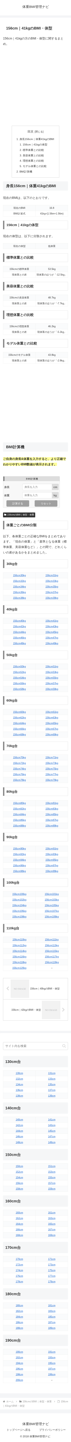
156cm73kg (51, 763)
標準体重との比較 (33, 149)
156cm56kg (19, 683)
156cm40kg (19, 620)
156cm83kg (51, 808)
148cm (19, 1142)
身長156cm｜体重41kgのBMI (37, 139)
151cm (51, 1166)
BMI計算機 (26, 171)
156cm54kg (19, 677)
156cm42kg (19, 626)
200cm (19, 1380)
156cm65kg (51, 723)
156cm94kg (19, 859)
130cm (19, 1073)
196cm (19, 1368)
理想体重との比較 (33, 160)
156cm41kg (51, 620)
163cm (51, 1218)
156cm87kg (51, 820)
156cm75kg (51, 768)
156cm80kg (19, 803)
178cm (19, 1281)
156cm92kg (19, 854)
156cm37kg (51, 592)
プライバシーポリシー (52, 1429)
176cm (19, 1276)
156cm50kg (19, 666)
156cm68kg (19, 734)
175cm (51, 1270)
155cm (51, 1177)
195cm (51, 1363)
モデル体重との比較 (35, 166)
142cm (19, 1125)
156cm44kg (19, 632)
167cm (51, 1229)
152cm (19, 1171)
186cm (19, 1322)
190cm (19, 1351)
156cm (19, 1183)
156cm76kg (19, 774)
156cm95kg (51, 859)
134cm (19, 1084)
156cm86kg (19, 820)
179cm (51, 1281)
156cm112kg (19, 945)
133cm (51, 1078)
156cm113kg (52, 945)
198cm (19, 1374)
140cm (19, 1119)
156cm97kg (51, 865)
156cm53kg (51, 672)
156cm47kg (51, 637)
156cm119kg (52, 962)
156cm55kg (51, 677)
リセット (46, 503)
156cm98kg (19, 871)
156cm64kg (19, 723)
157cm (51, 1183)
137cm (51, 1090)
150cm (19, 1166)
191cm (51, 1351)
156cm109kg (52, 916)
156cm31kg (51, 575)
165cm (51, 1223)
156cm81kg (51, 803)
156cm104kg (19, 905)
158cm (19, 1188)
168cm (19, 1235)
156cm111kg (52, 939)
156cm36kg (19, 592)
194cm (19, 1363)
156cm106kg (19, 911)
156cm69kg (51, 734)
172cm (19, 1264)
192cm (19, 1357)
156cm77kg (51, 774)
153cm (51, 1171)
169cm (51, 1235)
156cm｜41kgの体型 (35, 144)
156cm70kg (19, 757)
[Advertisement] (35, 86)
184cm (19, 1316)
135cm (51, 1084)
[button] (64, 1046)
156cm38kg (19, 597)
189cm (51, 1328)
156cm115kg (52, 951)
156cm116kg (19, 956)
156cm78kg (19, 780)
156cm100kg (19, 894)
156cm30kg (19, 575)
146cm (19, 1136)
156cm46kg (19, 637)
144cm (19, 1130)
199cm (51, 1374)
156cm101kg (52, 894)
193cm (51, 1357)
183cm (51, 1311)
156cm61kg (51, 712)
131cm (51, 1073)
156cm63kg (51, 717)
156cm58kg (19, 689)
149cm (51, 1142)
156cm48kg (19, 643)
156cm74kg (19, 768)
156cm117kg (52, 956)
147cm (51, 1136)
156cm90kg (19, 848)
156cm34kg (19, 586)
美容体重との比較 (33, 155)
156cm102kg (19, 899)
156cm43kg (51, 626)
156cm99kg (51, 871)
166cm (19, 1229)
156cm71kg (51, 757)
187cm (51, 1322)
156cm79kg (51, 780)
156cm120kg (19, 968)
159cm (51, 1188)
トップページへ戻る (18, 1429)
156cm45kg (51, 632)
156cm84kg (19, 814)
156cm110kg (19, 939)
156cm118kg (19, 962)
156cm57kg (51, 683)
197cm (51, 1368)
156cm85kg (51, 814)
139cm (51, 1095)
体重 (6, 495)
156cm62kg (19, 717)
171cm (51, 1259)
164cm (19, 1223)
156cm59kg (51, 689)
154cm (19, 1177)
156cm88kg (19, 825)
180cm (19, 1305)
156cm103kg (52, 899)
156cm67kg (51, 728)
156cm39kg (51, 597)
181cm (51, 1305)
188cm (19, 1328)
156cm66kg (19, 728)
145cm (51, 1130)
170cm (19, 1259)
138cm (19, 1095)
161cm (51, 1212)
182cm (19, 1311)
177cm (51, 1276)
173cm (51, 1264)
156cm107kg (52, 911)
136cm (19, 1090)
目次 (30, 131)
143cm (51, 1125)
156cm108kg (19, 916)
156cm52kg (19, 672)
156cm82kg (19, 808)
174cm (19, 1270)
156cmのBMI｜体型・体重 (20, 514)
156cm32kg (19, 581)
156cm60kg (19, 712)
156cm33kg (51, 581)
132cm (19, 1078)
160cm (19, 1212)
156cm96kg (19, 865)
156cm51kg (51, 666)
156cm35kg (51, 586)
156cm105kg (52, 905)
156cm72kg (19, 763)
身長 (6, 487)
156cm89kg (51, 825)
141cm (51, 1119)
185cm (51, 1316)
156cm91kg (51, 848)
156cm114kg (19, 951)
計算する (17, 503)
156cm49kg (51, 643)
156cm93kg (51, 854)
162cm (19, 1218)
